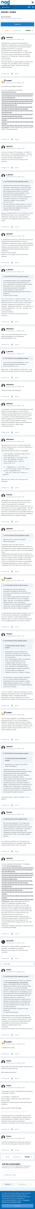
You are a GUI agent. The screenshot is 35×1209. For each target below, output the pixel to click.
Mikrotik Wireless (16, 18)
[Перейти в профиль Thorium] (3, 496)
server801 (9, 941)
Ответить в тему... (11, 1175)
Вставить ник (5, 73)
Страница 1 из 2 (17, 30)
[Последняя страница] (32, 30)
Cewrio (8, 970)
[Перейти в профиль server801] (3, 942)
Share (8, 1184)
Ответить (17, 24)
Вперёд (28, 30)
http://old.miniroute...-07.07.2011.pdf (18, 982)
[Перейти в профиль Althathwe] (3, 330)
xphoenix (8, 17)
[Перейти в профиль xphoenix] (3, 38)
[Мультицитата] (12, 73)
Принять (17, 1206)
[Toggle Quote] (4, 181)
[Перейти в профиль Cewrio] (3, 970)
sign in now (10, 1167)
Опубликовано (15, 39)
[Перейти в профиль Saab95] (3, 82)
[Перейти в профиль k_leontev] (3, 176)
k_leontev (9, 175)
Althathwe (10, 329)
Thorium (9, 495)
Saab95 (9, 80)
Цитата (17, 73)
